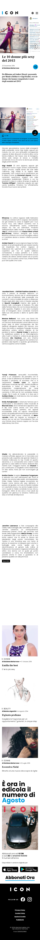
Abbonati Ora (20, 877)
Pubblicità (20, 920)
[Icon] (10, 14)
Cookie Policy (20, 913)
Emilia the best (10, 665)
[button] (34, 46)
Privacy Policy (20, 910)
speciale (6, 561)
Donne (7, 659)
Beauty (7, 708)
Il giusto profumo (11, 715)
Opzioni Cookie (20, 917)
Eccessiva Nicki (10, 766)
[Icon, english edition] (33, 14)
